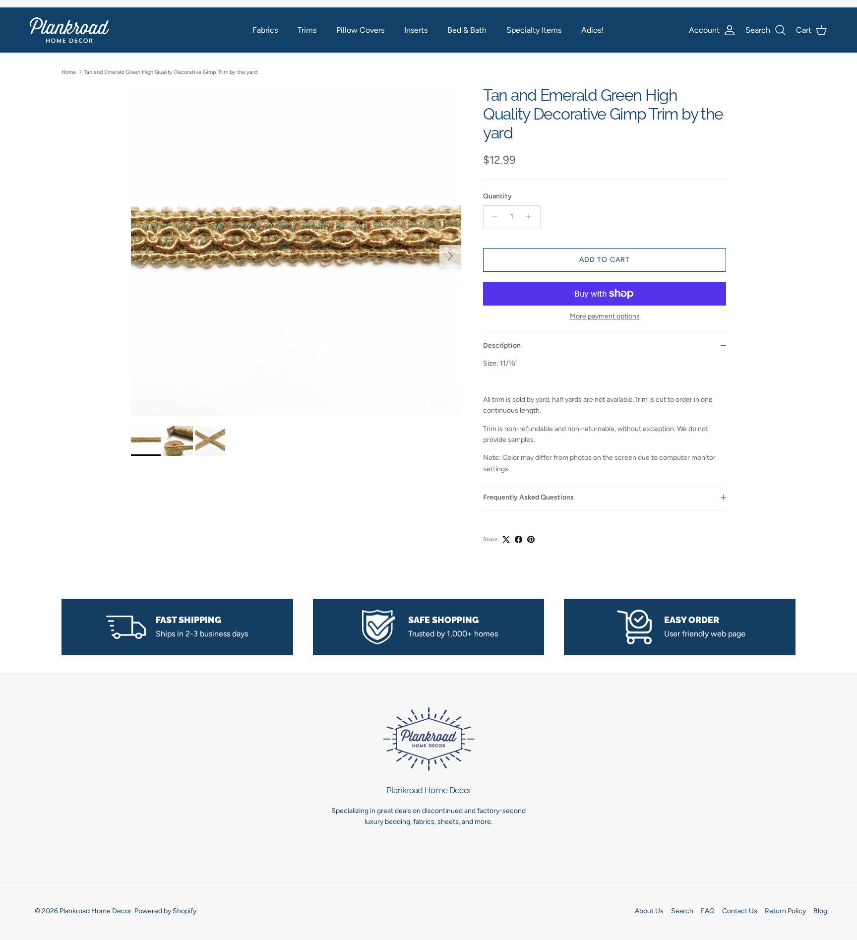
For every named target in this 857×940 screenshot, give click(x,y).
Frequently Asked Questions (528, 497)
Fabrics (265, 30)
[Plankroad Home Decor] (69, 30)
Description (502, 345)
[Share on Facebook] (518, 539)
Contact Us (739, 911)
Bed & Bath (467, 30)
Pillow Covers (360, 30)
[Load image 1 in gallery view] (296, 251)
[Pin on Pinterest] (531, 539)
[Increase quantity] (531, 217)
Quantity (497, 196)
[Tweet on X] (506, 539)
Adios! (592, 30)
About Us (649, 911)
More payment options (605, 316)
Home (68, 71)
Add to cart (604, 259)
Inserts (416, 30)
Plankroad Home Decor (95, 911)
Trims (307, 30)
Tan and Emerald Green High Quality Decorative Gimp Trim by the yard (170, 71)
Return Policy (785, 911)
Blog (820, 911)
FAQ (708, 911)
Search (682, 911)
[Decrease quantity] (492, 217)
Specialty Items (533, 30)
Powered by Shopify (165, 911)
